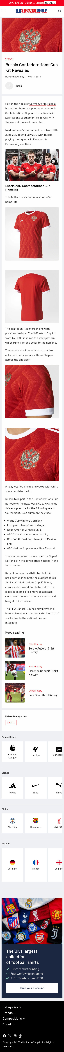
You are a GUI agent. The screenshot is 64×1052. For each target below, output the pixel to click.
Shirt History (35, 643)
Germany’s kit (37, 103)
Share (18, 85)
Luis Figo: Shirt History (43, 695)
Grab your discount (32, 988)
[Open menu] (4, 11)
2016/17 (9, 58)
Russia (51, 103)
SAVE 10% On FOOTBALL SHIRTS (32, 2)
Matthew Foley (16, 76)
